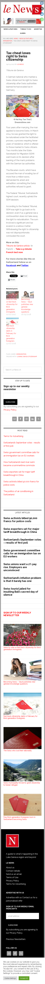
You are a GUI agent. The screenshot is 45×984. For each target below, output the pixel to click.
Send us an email (14, 874)
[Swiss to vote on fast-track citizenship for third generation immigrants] (12, 295)
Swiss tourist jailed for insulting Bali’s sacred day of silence (21, 591)
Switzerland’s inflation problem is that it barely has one (22, 579)
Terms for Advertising (13, 436)
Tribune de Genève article (18, 246)
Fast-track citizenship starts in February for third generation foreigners (11, 333)
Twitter (24, 265)
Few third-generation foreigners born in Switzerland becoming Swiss (19, 818)
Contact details (13, 871)
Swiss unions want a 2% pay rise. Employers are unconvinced (20, 567)
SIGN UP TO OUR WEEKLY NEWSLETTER (17, 614)
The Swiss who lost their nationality (18, 751)
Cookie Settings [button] (10, 978)
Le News (23, 10)
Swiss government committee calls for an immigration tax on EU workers (22, 553)
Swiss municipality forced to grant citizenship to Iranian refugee (22, 784)
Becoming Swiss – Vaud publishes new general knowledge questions (19, 683)
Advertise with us (14, 897)
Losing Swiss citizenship (27, 356)
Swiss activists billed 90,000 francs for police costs (20, 520)
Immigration (21, 354)
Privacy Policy (10, 410)
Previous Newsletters (16, 939)
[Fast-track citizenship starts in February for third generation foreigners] (12, 321)
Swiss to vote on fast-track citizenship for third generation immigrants (22, 648)
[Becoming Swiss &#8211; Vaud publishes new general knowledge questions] (27, 295)
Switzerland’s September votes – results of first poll (22, 541)
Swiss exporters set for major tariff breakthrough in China (21, 530)
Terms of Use (12, 877)
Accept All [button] (24, 978)
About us (10, 867)
